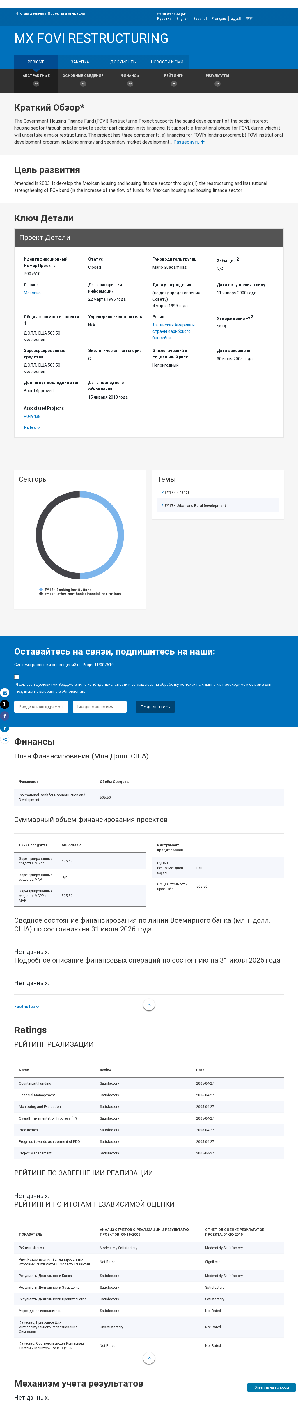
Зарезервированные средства (44, 353)
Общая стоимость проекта (51, 320)
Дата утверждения (171, 284)
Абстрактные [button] (36, 76)
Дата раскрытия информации (105, 287)
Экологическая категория (115, 350)
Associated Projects (44, 408)
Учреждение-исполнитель (115, 316)
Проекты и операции (66, 13)
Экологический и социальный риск (170, 353)
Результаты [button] (217, 76)
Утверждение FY (235, 317)
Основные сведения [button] (83, 76)
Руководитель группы (175, 259)
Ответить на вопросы (271, 1387)
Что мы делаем (29, 13)
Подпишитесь (155, 707)
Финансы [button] (130, 76)
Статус (95, 259)
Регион (159, 316)
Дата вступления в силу (241, 284)
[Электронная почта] (5, 693)
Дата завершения (235, 350)
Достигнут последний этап (51, 382)
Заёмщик (228, 260)
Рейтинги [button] (174, 76)
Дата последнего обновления (106, 385)
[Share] (5, 716)
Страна (31, 284)
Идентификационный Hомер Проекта (46, 262)
